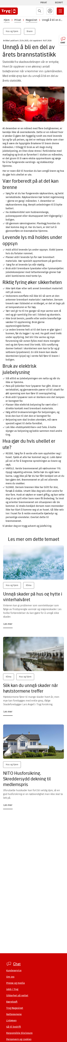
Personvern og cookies (18, 1039)
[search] (39, 11)
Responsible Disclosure (19, 1033)
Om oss (10, 976)
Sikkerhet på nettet (17, 995)
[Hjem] (9, 11)
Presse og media (15, 983)
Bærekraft (11, 1001)
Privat (43, 2)
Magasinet (31, 19)
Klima (28, 585)
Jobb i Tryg (12, 989)
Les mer (7, 623)
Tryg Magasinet (14, 1008)
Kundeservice (14, 970)
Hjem (7, 19)
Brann (30, 31)
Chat (17, 964)
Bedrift (59, 2)
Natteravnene (14, 1014)
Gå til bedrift (13, 1026)
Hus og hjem (12, 31)
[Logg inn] (50, 11)
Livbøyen (11, 1020)
